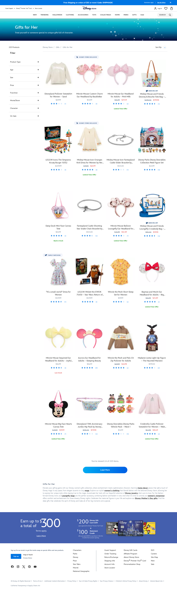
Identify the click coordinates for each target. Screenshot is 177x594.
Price (12, 85)
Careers (154, 554)
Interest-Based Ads (156, 581)
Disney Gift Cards (130, 550)
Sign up (16, 556)
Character (14, 108)
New (35, 15)
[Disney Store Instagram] (18, 566)
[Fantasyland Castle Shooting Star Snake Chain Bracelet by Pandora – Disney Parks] (89, 205)
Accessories (83, 15)
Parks (126, 15)
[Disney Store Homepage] (89, 8)
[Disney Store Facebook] (12, 566)
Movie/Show (15, 100)
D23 (152, 550)
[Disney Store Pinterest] (29, 566)
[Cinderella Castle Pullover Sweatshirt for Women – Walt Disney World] (152, 404)
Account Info (109, 564)
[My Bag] (171, 8)
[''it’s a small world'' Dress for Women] (58, 271)
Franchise (13, 93)
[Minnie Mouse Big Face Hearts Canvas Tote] (58, 404)
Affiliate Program (130, 554)
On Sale (13, 116)
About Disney (143, 581)
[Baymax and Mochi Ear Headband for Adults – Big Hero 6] (152, 271)
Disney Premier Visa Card (24, 8)
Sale (142, 15)
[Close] (170, 3)
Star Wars (76, 564)
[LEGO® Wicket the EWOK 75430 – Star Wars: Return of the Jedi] (89, 271)
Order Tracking (110, 554)
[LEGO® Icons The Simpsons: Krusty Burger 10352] (58, 139)
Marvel (75, 568)
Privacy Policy (27, 558)
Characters (77, 550)
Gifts (134, 15)
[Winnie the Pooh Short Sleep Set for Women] (120, 271)
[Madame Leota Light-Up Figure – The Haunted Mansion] (152, 338)
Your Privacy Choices (106, 581)
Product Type (15, 62)
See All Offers (161, 2)
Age (11, 70)
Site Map (154, 557)
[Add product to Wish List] (71, 57)
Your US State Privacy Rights (88, 581)
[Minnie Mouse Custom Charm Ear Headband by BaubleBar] (89, 73)
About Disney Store (131, 557)
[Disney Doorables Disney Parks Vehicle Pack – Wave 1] (120, 404)
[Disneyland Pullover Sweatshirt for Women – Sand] (58, 73)
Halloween (57, 15)
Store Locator (38, 8)
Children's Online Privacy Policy (126, 581)
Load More (105, 470)
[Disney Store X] (23, 566)
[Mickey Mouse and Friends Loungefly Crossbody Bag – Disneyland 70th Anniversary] (152, 205)
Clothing (70, 15)
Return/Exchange (111, 557)
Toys (94, 15)
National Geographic (81, 571)
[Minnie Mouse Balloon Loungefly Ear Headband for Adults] (120, 205)
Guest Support (9, 8)
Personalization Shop (132, 564)
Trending (45, 15)
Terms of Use (37, 581)
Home (117, 15)
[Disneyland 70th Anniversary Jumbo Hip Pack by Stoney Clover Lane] (89, 404)
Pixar (75, 561)
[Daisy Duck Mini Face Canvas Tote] (58, 205)
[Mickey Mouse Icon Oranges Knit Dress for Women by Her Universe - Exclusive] (89, 139)
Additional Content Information (54, 581)
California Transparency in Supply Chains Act (25, 586)
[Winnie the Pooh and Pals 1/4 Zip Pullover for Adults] (120, 338)
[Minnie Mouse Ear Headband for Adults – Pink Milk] (120, 73)
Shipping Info (109, 561)
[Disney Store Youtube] (35, 566)
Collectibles (105, 15)
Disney (75, 557)
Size (11, 77)
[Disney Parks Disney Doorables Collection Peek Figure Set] (152, 139)
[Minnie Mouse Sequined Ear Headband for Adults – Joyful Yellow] (58, 338)
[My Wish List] (165, 8)
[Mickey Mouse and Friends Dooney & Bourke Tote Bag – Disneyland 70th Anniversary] (152, 73)
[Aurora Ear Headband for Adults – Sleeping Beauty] (89, 338)
